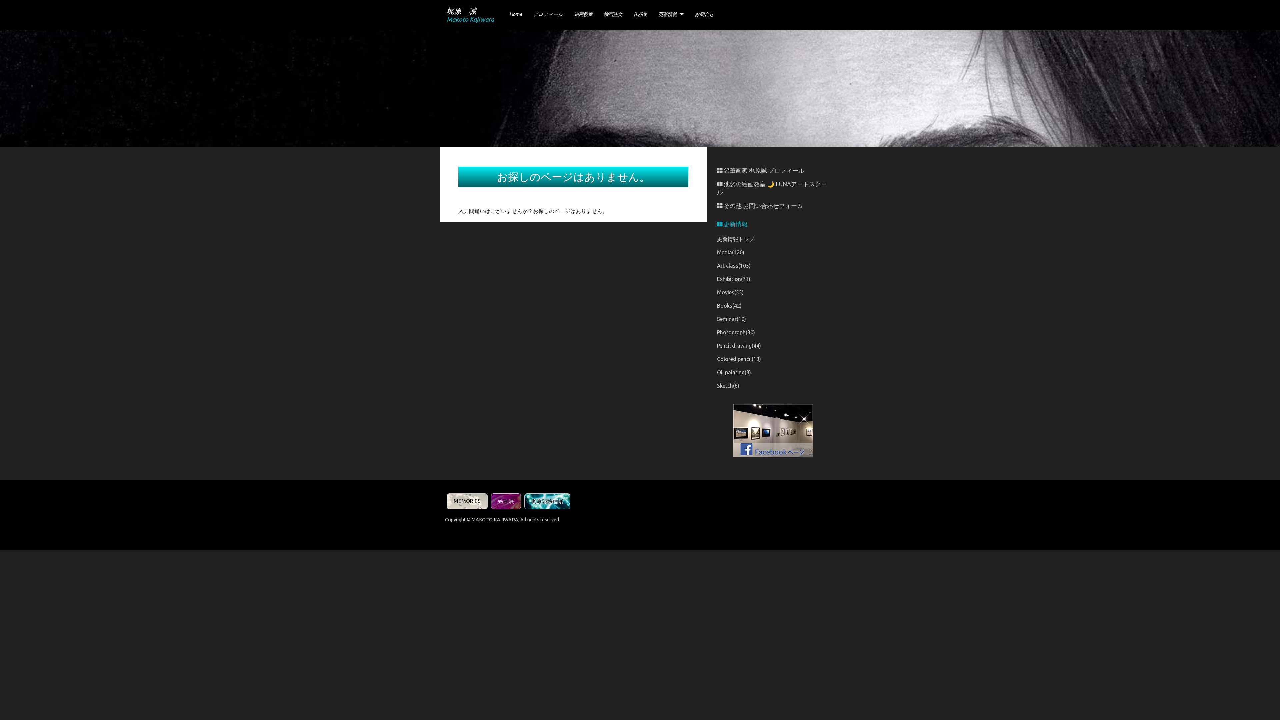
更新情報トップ (735, 239)
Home (516, 14)
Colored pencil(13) (739, 359)
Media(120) (730, 252)
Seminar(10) (731, 319)
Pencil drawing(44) (739, 346)
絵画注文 (613, 14)
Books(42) (729, 306)
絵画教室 (583, 14)
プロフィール (548, 14)
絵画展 (506, 501)
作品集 (640, 14)
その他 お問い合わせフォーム (762, 206)
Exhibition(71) (733, 279)
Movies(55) (730, 292)
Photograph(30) (736, 332)
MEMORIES (467, 501)
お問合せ (704, 14)
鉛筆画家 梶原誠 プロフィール (763, 170)
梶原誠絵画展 (547, 501)
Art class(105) (734, 266)
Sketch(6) (728, 386)
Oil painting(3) (734, 372)
